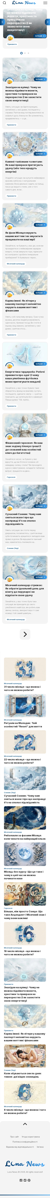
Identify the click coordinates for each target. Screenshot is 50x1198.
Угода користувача (31, 1136)
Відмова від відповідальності (20, 1147)
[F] (21, 1180)
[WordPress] (25, 1180)
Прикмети (12, 44)
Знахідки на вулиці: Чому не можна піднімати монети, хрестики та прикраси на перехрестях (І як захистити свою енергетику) (24, 15)
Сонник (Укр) (13, 548)
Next (47, 22)
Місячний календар (16, 264)
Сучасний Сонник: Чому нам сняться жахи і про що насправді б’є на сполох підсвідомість (25, 799)
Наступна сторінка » (25, 634)
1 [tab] (21, 53)
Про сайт (14, 1136)
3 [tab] (28, 53)
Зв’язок (40, 1147)
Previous (2, 22)
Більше (39, 36)
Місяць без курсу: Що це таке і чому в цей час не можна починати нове (23, 875)
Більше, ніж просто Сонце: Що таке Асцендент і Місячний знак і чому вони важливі (25, 914)
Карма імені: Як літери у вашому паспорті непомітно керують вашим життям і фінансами (24, 1037)
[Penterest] (29, 1180)
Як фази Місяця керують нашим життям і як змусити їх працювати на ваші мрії (24, 236)
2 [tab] (25, 53)
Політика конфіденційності (25, 1141)
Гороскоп (11, 477)
